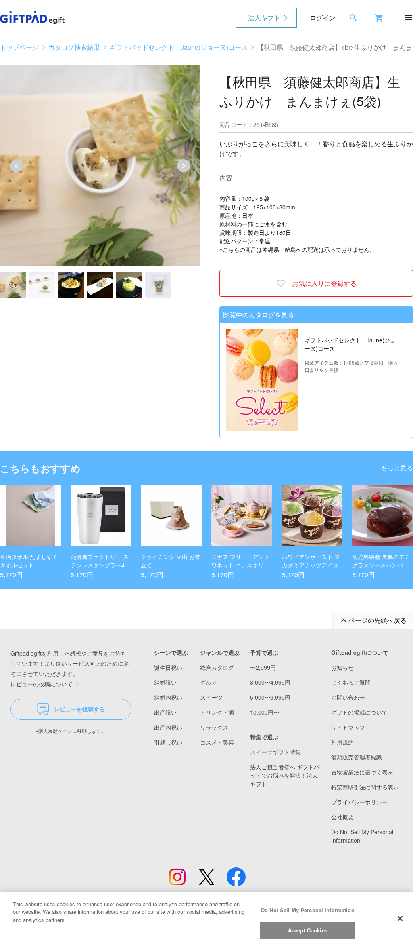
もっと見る (397, 467)
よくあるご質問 (351, 682)
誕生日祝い (168, 667)
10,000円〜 (264, 712)
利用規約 (342, 742)
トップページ (19, 47)
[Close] (400, 918)
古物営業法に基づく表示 (362, 772)
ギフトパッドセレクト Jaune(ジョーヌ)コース (179, 47)
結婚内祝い (168, 697)
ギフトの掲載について (359, 712)
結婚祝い (165, 682)
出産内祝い (168, 727)
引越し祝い (168, 742)
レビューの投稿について (41, 684)
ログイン (323, 17)
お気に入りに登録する (324, 283)
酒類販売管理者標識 (356, 757)
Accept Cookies (307, 930)
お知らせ (342, 667)
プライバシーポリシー (359, 802)
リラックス (214, 727)
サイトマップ (348, 727)
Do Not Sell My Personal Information (308, 910)
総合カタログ (217, 667)
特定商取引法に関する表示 (365, 787)
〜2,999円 (263, 667)
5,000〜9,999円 (270, 697)
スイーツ (211, 697)
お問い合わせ (348, 697)
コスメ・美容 (217, 742)
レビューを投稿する (79, 709)
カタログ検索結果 (74, 47)
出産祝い (165, 712)
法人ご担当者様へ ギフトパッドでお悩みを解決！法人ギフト (284, 775)
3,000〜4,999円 (270, 682)
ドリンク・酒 (217, 712)
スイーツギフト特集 (275, 752)
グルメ (208, 682)
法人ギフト (264, 17)
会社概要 (342, 817)
